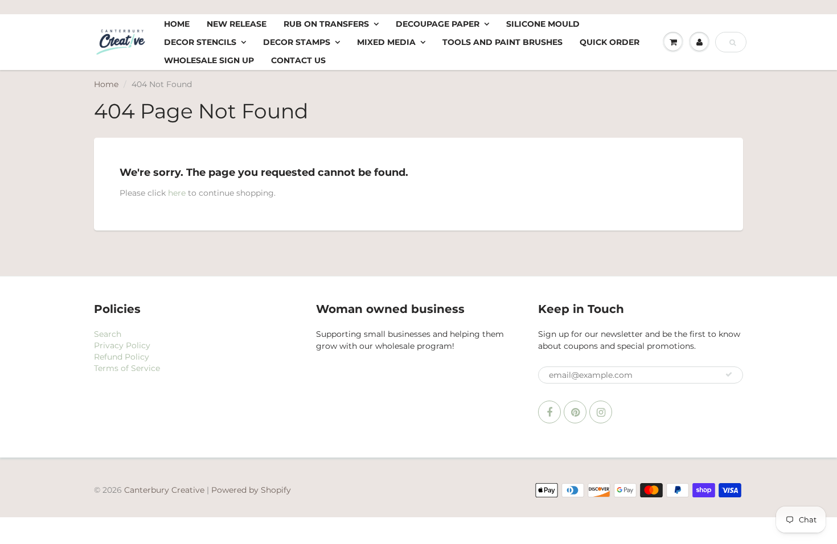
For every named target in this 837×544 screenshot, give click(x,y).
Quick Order (609, 42)
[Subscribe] (729, 374)
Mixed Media (386, 42)
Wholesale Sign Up (209, 60)
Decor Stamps (296, 42)
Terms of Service (127, 368)
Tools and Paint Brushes (502, 42)
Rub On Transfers (326, 24)
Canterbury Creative (165, 490)
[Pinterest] (575, 412)
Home (177, 24)
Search (107, 334)
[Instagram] (600, 412)
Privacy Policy (122, 345)
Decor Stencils (200, 42)
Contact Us (298, 60)
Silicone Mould (543, 24)
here (177, 193)
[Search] (732, 43)
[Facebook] (549, 412)
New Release (236, 24)
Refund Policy (121, 357)
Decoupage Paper (437, 24)
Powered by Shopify (251, 490)
